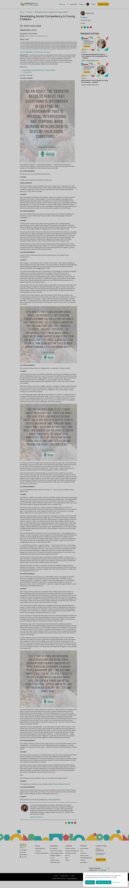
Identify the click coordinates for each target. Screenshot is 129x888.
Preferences (117, 882)
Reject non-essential (104, 882)
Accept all (90, 882)
